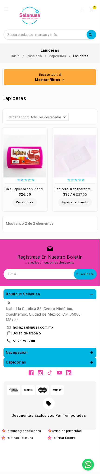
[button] (50, 77)
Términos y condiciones (23, 431)
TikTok (49, 372)
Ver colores (24, 202)
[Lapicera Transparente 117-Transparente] (75, 156)
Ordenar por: (19, 117)
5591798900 (24, 341)
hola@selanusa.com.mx (33, 327)
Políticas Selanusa (19, 438)
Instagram (40, 372)
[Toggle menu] (8, 9)
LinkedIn (68, 372)
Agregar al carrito (75, 202)
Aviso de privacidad (67, 431)
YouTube (59, 372)
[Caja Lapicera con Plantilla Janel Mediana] (24, 156)
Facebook (31, 372)
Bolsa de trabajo (27, 333)
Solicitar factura (64, 438)
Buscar (90, 35)
